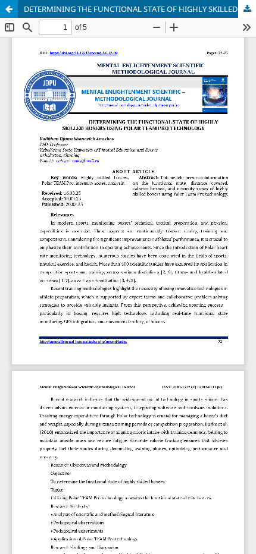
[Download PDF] (247, 9)
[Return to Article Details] (9, 9)
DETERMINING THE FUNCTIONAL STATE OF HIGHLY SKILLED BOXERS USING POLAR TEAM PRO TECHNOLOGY (140, 9)
